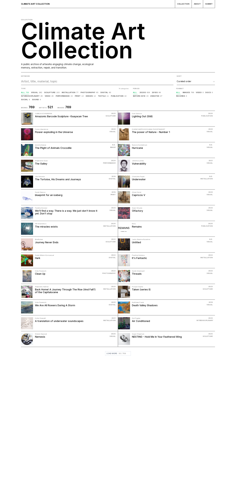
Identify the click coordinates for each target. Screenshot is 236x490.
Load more (116, 353)
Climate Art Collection (35, 4)
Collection (183, 4)
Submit (209, 4)
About (197, 4)
